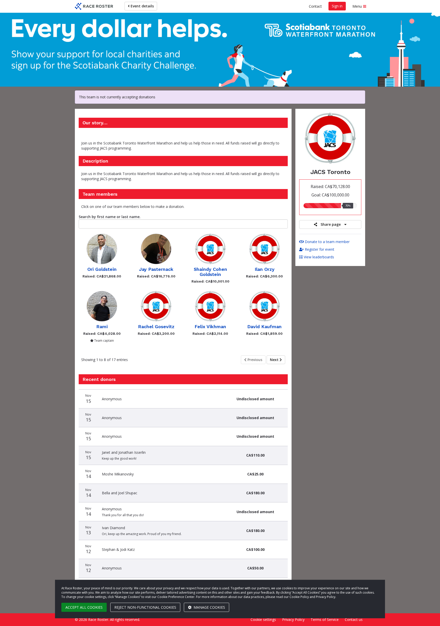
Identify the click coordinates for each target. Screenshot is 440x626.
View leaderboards (318, 257)
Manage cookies (209, 607)
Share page (331, 224)
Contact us (354, 619)
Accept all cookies (84, 607)
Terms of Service (325, 619)
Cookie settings (263, 619)
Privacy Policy (293, 619)
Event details (142, 6)
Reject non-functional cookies (145, 607)
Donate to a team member (327, 241)
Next (275, 359)
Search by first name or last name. (110, 216)
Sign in (337, 6)
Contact (315, 6)
